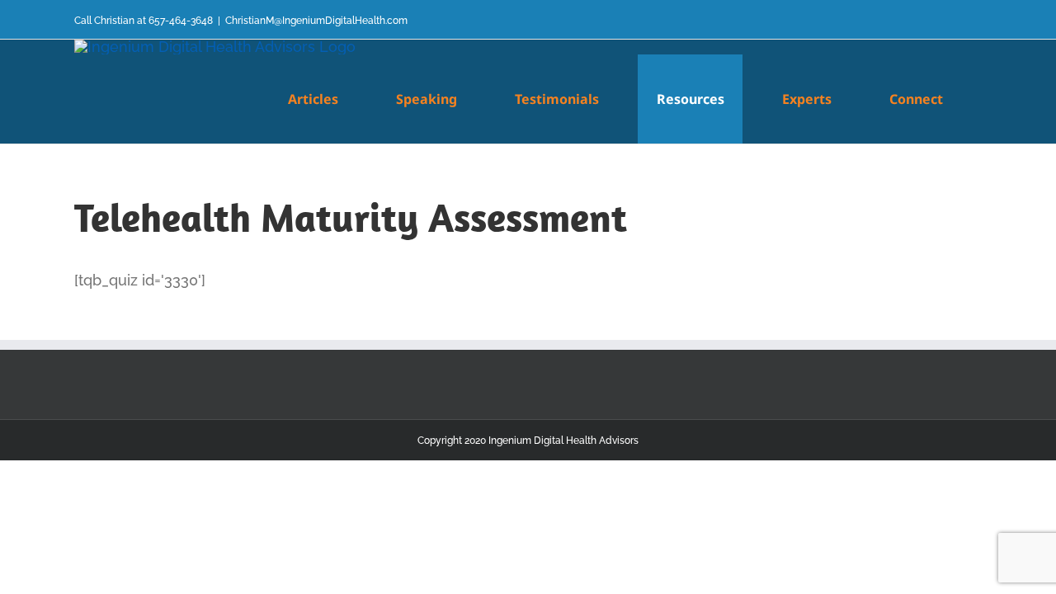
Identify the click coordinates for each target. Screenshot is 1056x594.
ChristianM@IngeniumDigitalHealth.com (316, 20)
